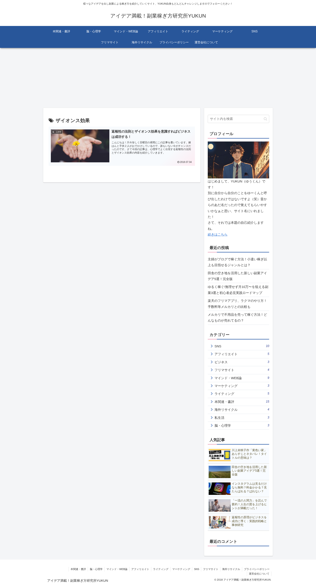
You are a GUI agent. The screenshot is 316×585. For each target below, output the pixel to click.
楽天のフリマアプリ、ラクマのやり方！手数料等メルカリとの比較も (237, 303)
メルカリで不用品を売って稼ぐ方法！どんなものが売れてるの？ (237, 317)
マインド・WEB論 (116, 569)
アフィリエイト (140, 569)
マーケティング (181, 569)
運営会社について (259, 573)
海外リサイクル (231, 569)
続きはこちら (217, 234)
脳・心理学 (96, 569)
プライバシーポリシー (257, 569)
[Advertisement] (158, 77)
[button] (265, 119)
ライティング (160, 569)
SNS (196, 569)
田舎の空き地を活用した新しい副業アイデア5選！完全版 (237, 276)
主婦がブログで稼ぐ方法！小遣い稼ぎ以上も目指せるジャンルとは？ (237, 262)
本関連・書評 (78, 569)
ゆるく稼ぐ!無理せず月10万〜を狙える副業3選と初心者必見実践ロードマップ (238, 290)
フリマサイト (210, 569)
